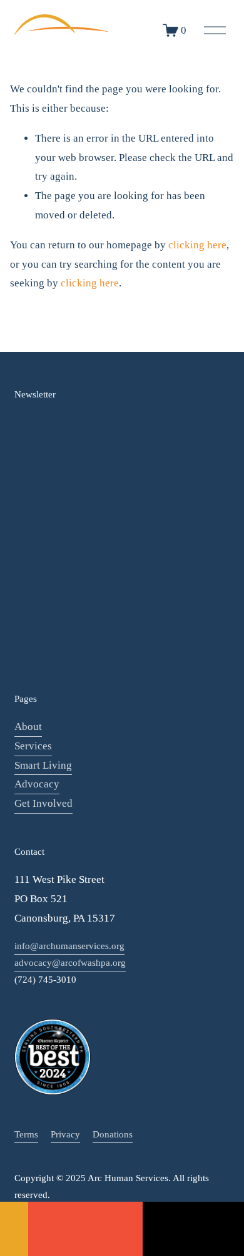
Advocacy (36, 784)
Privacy (65, 1134)
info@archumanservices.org (69, 946)
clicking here (197, 245)
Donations (113, 1134)
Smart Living (43, 765)
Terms (26, 1134)
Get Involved (43, 803)
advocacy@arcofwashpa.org (70, 963)
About (28, 727)
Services (33, 746)
